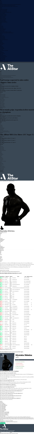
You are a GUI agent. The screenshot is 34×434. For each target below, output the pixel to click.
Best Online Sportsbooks (4, 39)
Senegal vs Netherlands (3, 22)
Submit (11, 432)
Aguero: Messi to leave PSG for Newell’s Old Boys (9, 118)
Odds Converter (2, 37)
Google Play (8, 421)
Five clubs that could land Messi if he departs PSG (9, 120)
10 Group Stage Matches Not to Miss (6, 12)
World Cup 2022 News (3, 10)
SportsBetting (2, 43)
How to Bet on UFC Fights (4, 50)
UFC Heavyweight (2, 404)
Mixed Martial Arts (5, 181)
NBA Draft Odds (2, 58)
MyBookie (1, 46)
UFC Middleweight (3, 406)
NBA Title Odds (2, 53)
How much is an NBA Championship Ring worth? (7, 5)
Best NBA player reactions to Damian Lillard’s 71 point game (11, 90)
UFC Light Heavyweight (3, 405)
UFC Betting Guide (3, 28)
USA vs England (2, 13)
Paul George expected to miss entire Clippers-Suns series (14, 81)
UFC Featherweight (3, 409)
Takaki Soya (6, 296)
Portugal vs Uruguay (3, 15)
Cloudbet (1, 44)
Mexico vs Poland (2, 20)
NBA (0, 0)
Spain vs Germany (3, 16)
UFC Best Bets (2, 48)
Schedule (1, 402)
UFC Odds (1, 49)
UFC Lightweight (2, 408)
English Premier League (3, 9)
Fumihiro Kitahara (7, 316)
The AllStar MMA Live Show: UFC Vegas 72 (17, 134)
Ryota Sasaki (13, 264)
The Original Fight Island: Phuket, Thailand (6, 32)
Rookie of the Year (3, 55)
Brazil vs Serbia (2, 17)
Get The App (2, 171)
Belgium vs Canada (3, 18)
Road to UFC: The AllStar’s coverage (5, 31)
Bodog (1, 41)
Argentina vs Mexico (3, 21)
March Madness (2, 59)
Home (1, 1)
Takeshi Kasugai (6, 304)
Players (1, 3)
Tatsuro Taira (6, 281)
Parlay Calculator (2, 38)
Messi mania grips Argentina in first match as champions (17, 110)
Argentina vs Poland (3, 14)
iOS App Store (15, 421)
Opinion (1, 60)
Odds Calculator (2, 36)
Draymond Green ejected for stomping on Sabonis (9, 86)
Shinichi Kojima (6, 324)
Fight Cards (2, 27)
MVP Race (1, 54)
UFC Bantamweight (3, 410)
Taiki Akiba (6, 286)
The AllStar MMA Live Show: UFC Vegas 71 (7, 140)
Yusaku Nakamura (7, 306)
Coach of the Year (3, 57)
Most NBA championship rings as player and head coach (9, 6)
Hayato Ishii (6, 291)
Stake (1, 45)
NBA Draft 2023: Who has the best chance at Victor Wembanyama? (10, 4)
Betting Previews (2, 29)
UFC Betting (2, 47)
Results (1, 401)
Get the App (3, 423)
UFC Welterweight (3, 407)
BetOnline (1, 42)
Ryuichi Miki (6, 301)
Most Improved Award (3, 56)
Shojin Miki (6, 284)
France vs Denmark (3, 19)
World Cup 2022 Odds (3, 11)
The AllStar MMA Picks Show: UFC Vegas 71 (8, 142)
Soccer (1, 7)
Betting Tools (2, 35)
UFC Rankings (2, 30)
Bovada (1, 40)
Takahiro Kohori (6, 282)
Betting (1, 33)
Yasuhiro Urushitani (7, 344)
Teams (1, 2)
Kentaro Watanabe (7, 314)
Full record (1, 249)
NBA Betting (2, 52)
